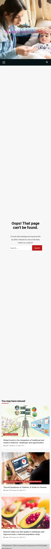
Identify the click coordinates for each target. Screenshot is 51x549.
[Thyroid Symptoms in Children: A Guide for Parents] (26, 468)
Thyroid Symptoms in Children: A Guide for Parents (25, 487)
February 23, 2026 (16, 537)
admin (7, 445)
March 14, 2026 (16, 446)
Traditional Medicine (10, 434)
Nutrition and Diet (9, 526)
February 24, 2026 (16, 490)
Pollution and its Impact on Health (15, 481)
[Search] (46, 62)
